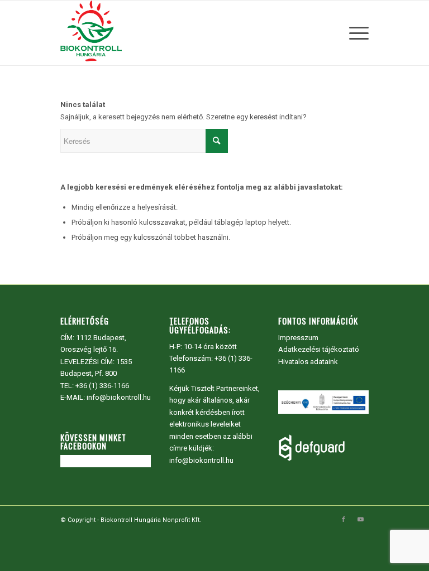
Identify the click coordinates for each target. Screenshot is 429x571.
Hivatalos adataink (308, 361)
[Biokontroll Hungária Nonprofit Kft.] (91, 33)
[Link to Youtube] (360, 519)
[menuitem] (356, 33)
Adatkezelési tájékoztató (318, 349)
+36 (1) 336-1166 (102, 385)
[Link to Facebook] (343, 519)
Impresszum (298, 337)
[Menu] (356, 33)
